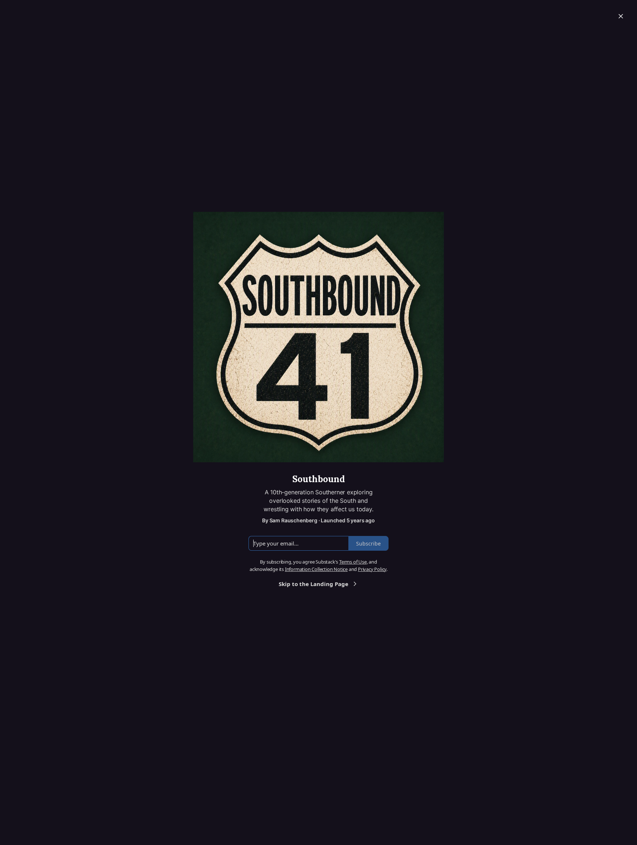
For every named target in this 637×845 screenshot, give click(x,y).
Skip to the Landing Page (313, 584)
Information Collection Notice (316, 569)
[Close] (620, 16)
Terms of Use (353, 561)
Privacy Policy (372, 569)
